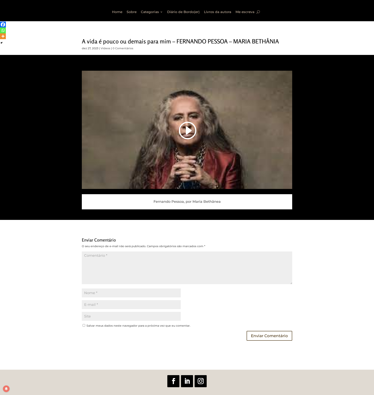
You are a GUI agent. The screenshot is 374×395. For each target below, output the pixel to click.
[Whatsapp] (3, 30)
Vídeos (105, 48)
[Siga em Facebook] (173, 381)
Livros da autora (217, 12)
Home (117, 12)
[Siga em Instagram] (201, 381)
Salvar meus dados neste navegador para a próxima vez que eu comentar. (138, 325)
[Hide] (1, 42)
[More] (3, 36)
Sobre (132, 12)
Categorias (150, 12)
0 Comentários (123, 48)
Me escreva (245, 12)
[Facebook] (3, 24)
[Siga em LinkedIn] (187, 381)
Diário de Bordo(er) (183, 12)
